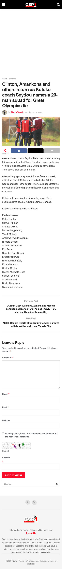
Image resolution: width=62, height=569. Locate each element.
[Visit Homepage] (31, 4)
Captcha (6, 457)
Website (6, 420)
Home (4, 78)
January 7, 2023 (35, 112)
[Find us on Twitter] (34, 502)
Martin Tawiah (17, 112)
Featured (12, 78)
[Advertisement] (31, 41)
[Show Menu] (3, 4)
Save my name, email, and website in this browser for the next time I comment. (31, 435)
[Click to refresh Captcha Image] (16, 445)
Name (6, 394)
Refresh (5, 451)
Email (6, 407)
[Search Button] (58, 4)
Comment (8, 357)
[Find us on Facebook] (27, 502)
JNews (14, 561)
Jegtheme (31, 563)
